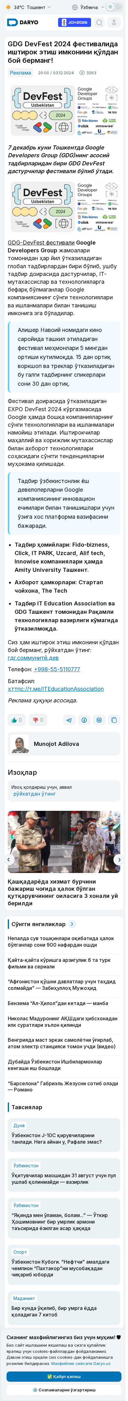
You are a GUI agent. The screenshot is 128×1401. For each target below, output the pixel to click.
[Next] (119, 860)
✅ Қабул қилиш (64, 1376)
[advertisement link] (74, 22)
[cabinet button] (114, 22)
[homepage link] (22, 22)
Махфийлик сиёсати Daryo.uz (81, 1363)
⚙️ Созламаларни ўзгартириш (64, 1389)
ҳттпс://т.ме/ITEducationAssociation (56, 689)
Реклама (20, 73)
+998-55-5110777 (57, 669)
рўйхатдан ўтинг (34, 794)
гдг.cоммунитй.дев (33, 658)
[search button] (99, 22)
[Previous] (9, 859)
